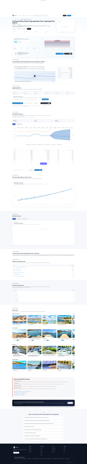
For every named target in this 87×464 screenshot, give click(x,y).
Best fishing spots (35, 458)
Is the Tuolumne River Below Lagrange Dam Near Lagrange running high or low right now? (37, 420)
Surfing (41, 455)
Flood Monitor (53, 451)
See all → (74, 313)
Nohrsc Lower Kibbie (15, 295)
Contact (64, 452)
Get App (65, 15)
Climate (20, 15)
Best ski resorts (17, 458)
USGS (67, 462)
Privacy (64, 451)
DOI (73, 462)
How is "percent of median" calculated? (30, 432)
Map (27, 15)
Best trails (62, 458)
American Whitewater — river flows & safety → (19, 393)
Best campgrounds (24, 458)
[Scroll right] (74, 319)
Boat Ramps (41, 452)
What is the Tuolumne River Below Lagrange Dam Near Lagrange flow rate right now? (37, 417)
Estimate (45, 99)
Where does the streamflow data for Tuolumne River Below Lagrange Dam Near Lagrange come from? (39, 423)
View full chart (59, 53)
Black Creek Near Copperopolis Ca (17, 274)
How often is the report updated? (29, 426)
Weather (53, 452)
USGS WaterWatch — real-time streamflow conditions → (20, 392)
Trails (41, 454)
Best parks (29, 458)
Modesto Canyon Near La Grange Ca (17, 270)
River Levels (30, 451)
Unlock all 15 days (43, 163)
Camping (41, 451)
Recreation (23, 15)
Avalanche (30, 452)
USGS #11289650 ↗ (19, 24)
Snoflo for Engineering (26, 106)
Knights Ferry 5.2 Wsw (15, 293)
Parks (41, 453)
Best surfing (67, 458)
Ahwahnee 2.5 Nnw (15, 297)
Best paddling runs (49, 458)
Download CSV (68, 53)
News (30, 15)
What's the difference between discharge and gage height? (33, 429)
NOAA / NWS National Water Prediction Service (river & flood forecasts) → (22, 391)
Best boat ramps (42, 458)
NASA (72, 462)
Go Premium (69, 15)
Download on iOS (16, 452)
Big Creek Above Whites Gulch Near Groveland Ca (18, 272)
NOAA (69, 462)
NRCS (70, 462)
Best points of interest (56, 458)
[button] (25, 317)
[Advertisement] (43, 7)
